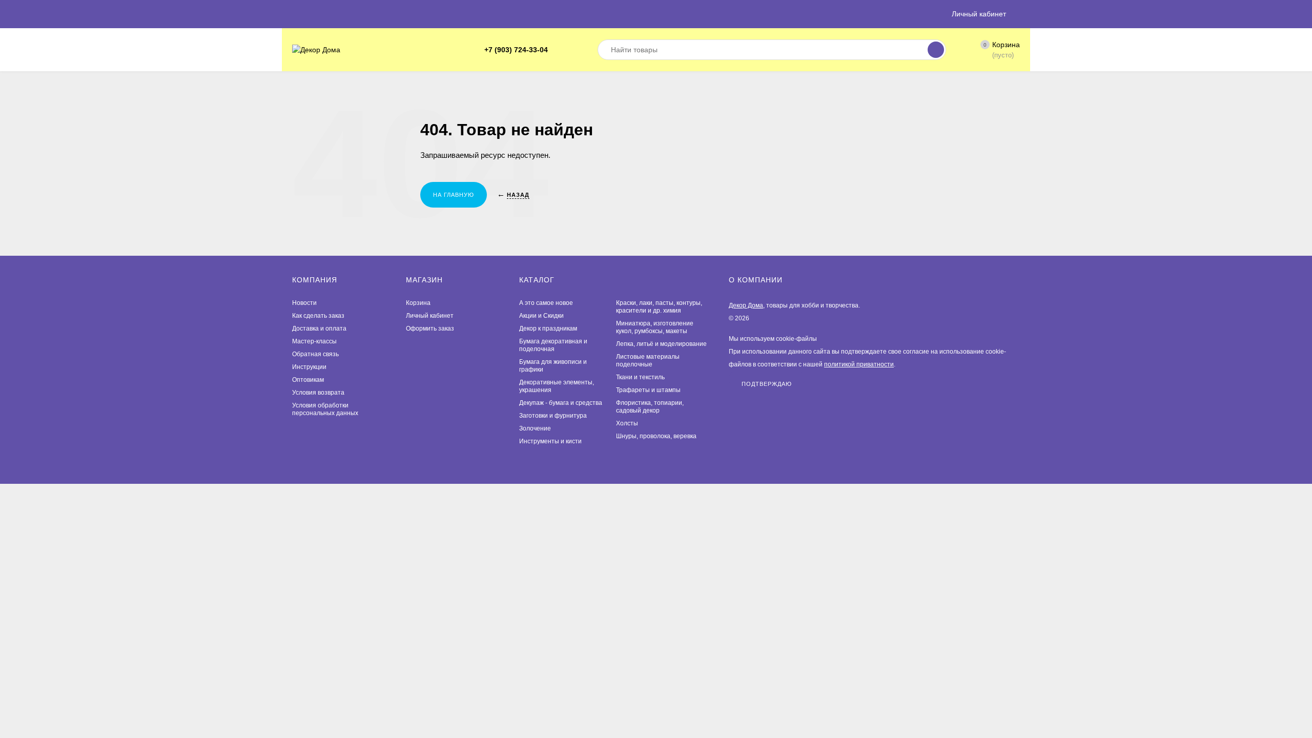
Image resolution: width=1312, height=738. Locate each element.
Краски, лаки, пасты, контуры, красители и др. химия (659, 306)
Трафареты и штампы (648, 390)
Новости (304, 302)
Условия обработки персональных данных (325, 409)
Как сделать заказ (318, 315)
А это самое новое (546, 302)
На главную (453, 195)
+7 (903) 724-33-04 (516, 50)
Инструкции (309, 367)
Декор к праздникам (548, 328)
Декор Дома (746, 305)
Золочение (535, 428)
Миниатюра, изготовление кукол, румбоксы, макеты (654, 327)
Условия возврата (318, 392)
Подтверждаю (767, 383)
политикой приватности (859, 364)
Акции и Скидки (541, 315)
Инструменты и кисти (550, 441)
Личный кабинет (430, 315)
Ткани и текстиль (640, 377)
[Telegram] (559, 50)
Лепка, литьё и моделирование (661, 343)
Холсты (627, 423)
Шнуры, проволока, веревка (656, 436)
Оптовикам (308, 379)
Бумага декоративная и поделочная (553, 345)
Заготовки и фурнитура (553, 415)
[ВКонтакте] (571, 50)
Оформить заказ (430, 328)
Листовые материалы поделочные (648, 360)
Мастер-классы (314, 341)
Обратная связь (315, 354)
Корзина (418, 302)
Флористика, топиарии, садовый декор (650, 406)
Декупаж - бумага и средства (560, 402)
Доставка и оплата (319, 328)
